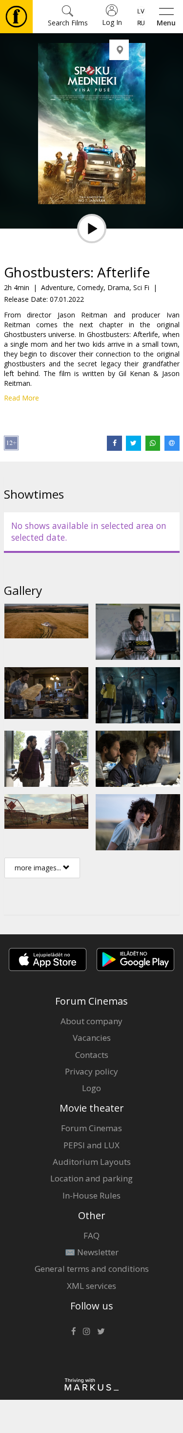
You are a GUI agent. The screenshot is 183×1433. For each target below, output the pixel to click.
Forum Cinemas (91, 1128)
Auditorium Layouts (92, 1161)
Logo (91, 1088)
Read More (21, 397)
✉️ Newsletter (92, 1252)
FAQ (91, 1235)
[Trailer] (91, 228)
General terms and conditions (92, 1268)
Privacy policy (91, 1071)
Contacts (91, 1054)
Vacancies (92, 1037)
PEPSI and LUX (91, 1145)
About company (91, 1021)
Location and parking (91, 1178)
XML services (91, 1285)
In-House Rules (91, 1195)
